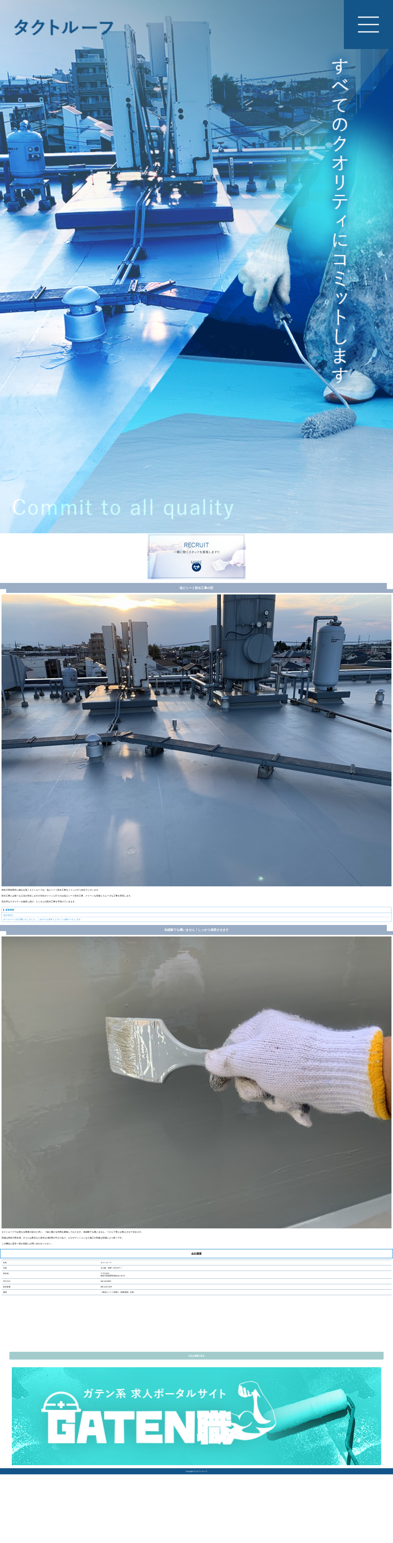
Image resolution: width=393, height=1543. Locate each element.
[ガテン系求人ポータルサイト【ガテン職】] (196, 1464)
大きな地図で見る (196, 1356)
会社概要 (196, 1253)
